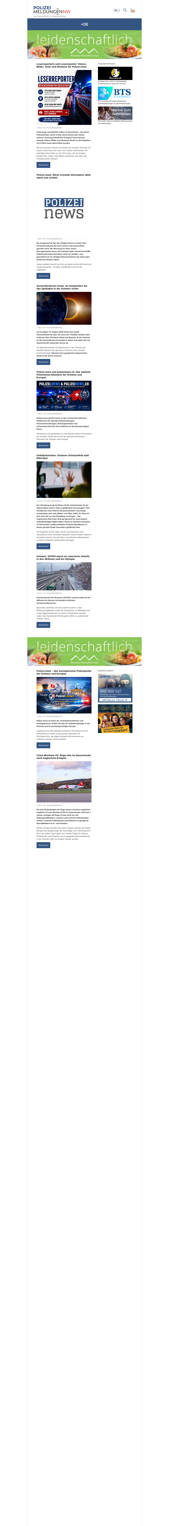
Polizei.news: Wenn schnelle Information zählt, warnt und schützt (64, 176)
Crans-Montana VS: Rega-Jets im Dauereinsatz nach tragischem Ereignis (64, 756)
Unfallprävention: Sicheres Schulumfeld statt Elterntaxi (63, 456)
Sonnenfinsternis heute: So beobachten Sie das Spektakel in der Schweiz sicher (62, 287)
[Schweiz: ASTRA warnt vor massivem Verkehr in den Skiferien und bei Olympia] (64, 576)
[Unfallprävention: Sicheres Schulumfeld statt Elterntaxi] (64, 479)
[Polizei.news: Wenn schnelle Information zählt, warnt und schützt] (64, 208)
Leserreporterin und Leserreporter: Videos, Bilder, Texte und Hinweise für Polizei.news (62, 65)
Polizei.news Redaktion (54, 127)
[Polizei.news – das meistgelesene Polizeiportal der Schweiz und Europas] (64, 695)
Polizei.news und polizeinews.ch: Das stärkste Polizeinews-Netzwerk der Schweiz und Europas (63, 375)
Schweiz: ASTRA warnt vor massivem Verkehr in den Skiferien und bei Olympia (63, 557)
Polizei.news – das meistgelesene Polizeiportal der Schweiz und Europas (64, 672)
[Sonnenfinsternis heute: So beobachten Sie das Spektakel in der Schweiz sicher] (64, 308)
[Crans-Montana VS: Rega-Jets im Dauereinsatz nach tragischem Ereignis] (64, 782)
